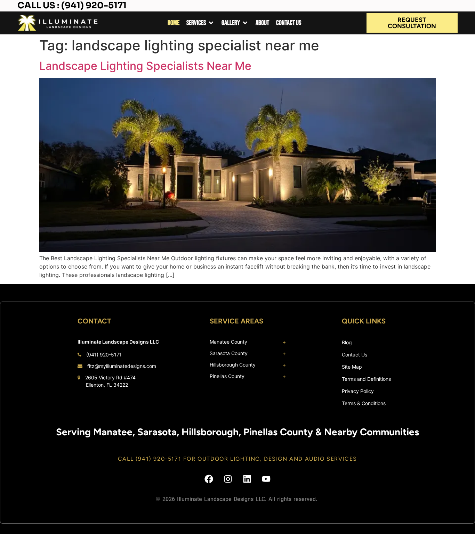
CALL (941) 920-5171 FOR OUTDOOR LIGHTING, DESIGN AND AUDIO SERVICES (237, 458)
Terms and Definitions (366, 379)
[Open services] (211, 23)
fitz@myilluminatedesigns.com (121, 366)
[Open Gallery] (245, 23)
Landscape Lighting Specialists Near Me (145, 66)
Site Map (352, 367)
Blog (347, 342)
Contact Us (354, 355)
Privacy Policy (358, 391)
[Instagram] (228, 478)
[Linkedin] (247, 478)
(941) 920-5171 (104, 355)
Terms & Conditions (364, 403)
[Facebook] (209, 478)
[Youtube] (266, 478)
